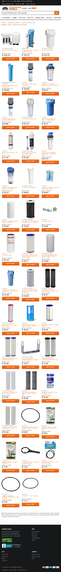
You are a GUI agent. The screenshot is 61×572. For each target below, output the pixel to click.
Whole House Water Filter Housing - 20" (9, 85)
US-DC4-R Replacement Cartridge (29, 84)
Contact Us (4, 560)
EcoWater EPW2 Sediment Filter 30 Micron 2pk (10, 359)
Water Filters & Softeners (14, 22)
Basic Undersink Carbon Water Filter (9, 325)
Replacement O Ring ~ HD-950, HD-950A (50, 462)
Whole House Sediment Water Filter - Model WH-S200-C (49, 154)
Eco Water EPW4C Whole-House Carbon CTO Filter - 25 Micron (30, 291)
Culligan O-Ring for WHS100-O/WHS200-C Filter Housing (10, 497)
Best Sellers (34, 535)
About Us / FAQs (36, 554)
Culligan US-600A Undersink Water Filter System (50, 188)
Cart (32, 8)
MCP (33, 558)
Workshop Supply (40, 17)
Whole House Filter (47, 50)
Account (24, 8)
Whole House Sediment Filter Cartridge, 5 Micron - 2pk (29, 393)
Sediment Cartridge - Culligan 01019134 (50, 325)
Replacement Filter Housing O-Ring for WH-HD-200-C (30, 427)
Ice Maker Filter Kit (47, 221)
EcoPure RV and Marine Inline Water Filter (29, 153)
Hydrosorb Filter (7, 255)
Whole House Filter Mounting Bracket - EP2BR (30, 359)
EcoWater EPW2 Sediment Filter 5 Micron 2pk (10, 427)
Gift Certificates (35, 538)
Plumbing (14, 17)
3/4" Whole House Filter (29, 119)
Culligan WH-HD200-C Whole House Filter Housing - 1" (50, 85)
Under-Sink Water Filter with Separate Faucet (30, 50)
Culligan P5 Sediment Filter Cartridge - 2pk (49, 392)
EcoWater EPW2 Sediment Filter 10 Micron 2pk (10, 392)
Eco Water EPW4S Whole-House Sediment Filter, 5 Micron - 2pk (50, 256)
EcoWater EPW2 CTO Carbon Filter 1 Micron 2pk (50, 290)
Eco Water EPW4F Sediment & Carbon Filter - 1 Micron (30, 221)
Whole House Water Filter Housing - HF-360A (9, 188)
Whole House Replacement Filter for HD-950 (10, 221)
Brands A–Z (34, 533)
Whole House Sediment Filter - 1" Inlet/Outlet (49, 119)
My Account (5, 556)
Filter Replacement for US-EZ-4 (10, 153)
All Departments (6, 17)
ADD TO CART (10, 58)
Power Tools (30, 17)
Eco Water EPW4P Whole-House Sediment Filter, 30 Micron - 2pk (30, 256)
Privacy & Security (36, 556)
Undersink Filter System (29, 187)
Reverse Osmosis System (9, 50)
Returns (4, 558)
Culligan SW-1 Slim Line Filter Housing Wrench (30, 462)
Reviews (34, 540)
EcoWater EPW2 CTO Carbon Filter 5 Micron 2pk (50, 359)
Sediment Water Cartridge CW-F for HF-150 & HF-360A (49, 428)
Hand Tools (49, 17)
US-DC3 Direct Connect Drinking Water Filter (9, 119)
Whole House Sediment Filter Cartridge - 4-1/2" (29, 325)
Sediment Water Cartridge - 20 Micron (10, 462)
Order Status (5, 554)
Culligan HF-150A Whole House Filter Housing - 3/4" (10, 290)
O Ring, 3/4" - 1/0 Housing (30, 496)
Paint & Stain (22, 17)
